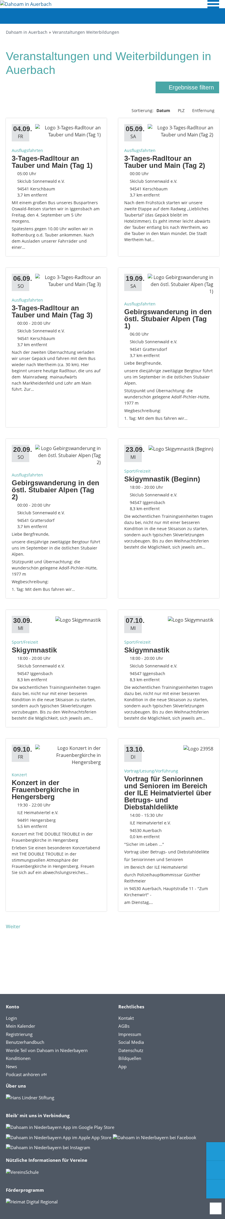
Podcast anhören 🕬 (26, 1074)
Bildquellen (129, 1058)
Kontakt (126, 1018)
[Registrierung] (215, 1151)
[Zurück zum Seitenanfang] (215, 1208)
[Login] (215, 1170)
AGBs (123, 1026)
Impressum (129, 1034)
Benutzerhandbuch (25, 1042)
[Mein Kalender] (215, 1189)
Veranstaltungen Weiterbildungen (85, 32)
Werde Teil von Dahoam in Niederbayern (47, 1050)
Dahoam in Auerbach (26, 32)
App (122, 1066)
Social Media (131, 1042)
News (11, 1066)
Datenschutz (130, 1050)
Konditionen (18, 1058)
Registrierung (19, 1034)
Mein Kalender (20, 1026)
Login (11, 1018)
